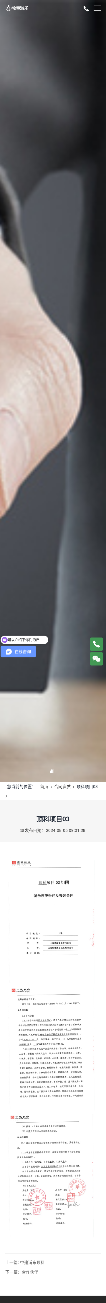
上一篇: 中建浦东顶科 (25, 1262)
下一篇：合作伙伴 (21, 1272)
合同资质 (62, 786)
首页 (44, 786)
